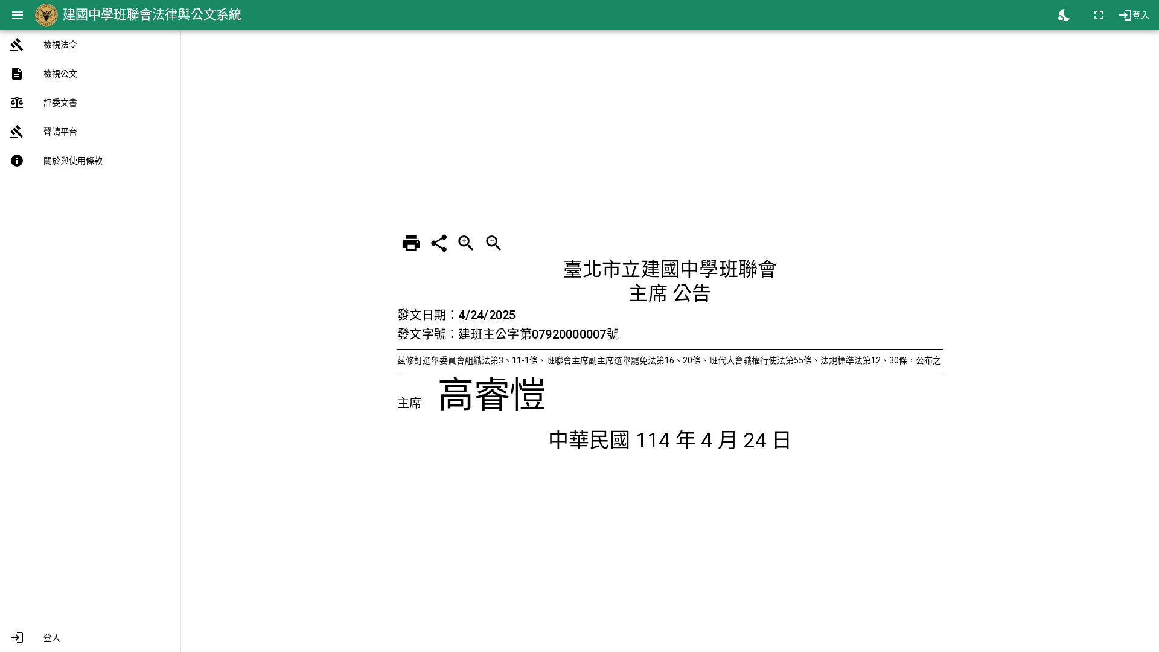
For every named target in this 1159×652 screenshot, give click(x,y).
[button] (90, 637)
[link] (90, 44)
